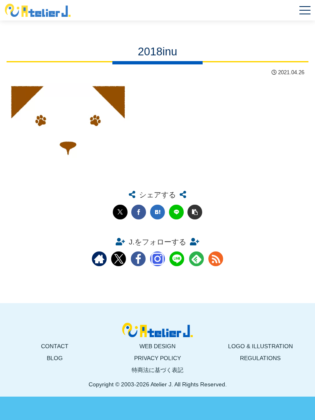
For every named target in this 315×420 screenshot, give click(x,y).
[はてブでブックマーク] (157, 212)
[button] (195, 212)
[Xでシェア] (120, 212)
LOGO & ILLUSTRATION (260, 346)
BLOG (55, 358)
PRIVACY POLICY (157, 358)
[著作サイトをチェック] (99, 259)
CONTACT (54, 346)
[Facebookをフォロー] (138, 259)
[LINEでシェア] (176, 212)
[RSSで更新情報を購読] (216, 259)
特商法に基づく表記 (157, 370)
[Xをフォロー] (118, 259)
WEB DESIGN (157, 346)
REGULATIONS (260, 358)
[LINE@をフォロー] (177, 259)
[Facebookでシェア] (138, 212)
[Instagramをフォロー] (157, 259)
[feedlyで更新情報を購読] (196, 259)
